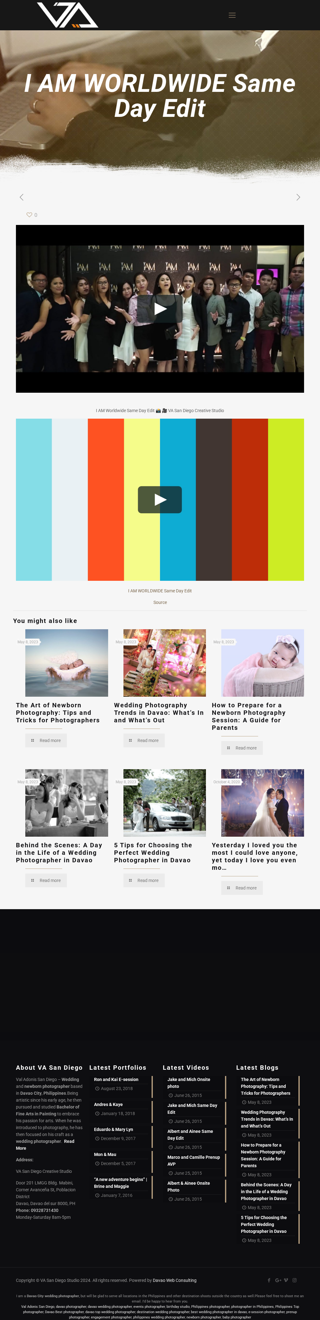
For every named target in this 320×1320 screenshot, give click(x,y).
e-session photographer (266, 1312)
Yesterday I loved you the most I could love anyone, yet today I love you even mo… (255, 856)
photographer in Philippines (252, 1307)
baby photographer (236, 1317)
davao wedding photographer (110, 1307)
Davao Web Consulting (175, 1280)
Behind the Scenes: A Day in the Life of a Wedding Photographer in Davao (59, 852)
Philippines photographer (210, 1307)
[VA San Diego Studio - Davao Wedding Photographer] (65, 15)
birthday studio (178, 1307)
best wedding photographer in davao (219, 1312)
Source (160, 602)
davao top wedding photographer (110, 1312)
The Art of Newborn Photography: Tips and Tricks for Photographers (58, 712)
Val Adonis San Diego (37, 1307)
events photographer (149, 1307)
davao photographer (71, 1307)
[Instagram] (294, 1280)
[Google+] (277, 1280)
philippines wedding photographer (159, 1317)
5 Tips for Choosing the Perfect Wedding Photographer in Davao (153, 852)
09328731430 (44, 1210)
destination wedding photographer (163, 1312)
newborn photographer (204, 1317)
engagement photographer (111, 1317)
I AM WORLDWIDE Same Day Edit (160, 590)
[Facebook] (269, 1280)
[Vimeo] (286, 1280)
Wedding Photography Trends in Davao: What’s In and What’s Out (159, 712)
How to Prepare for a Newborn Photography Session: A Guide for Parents (249, 716)
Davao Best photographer (64, 1312)
